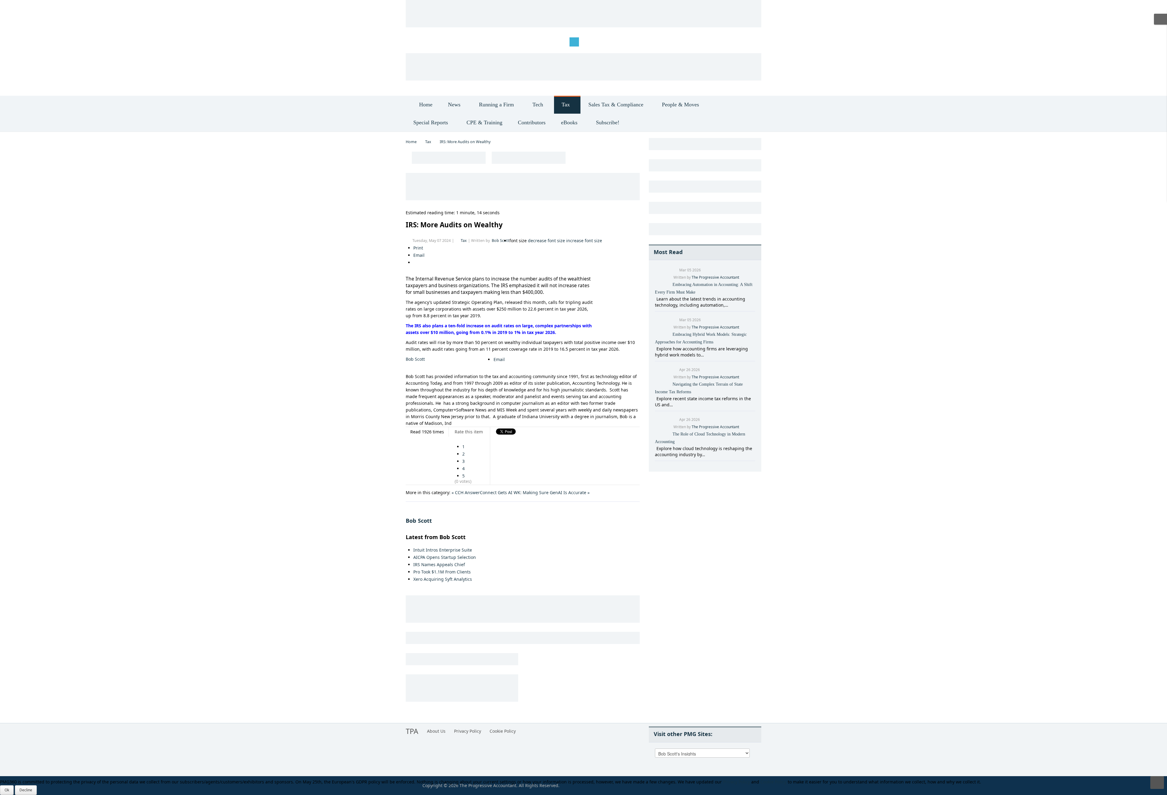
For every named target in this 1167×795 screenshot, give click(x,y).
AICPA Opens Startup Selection (444, 557)
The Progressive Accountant (715, 277)
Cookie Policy (503, 731)
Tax (428, 141)
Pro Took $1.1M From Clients (442, 572)
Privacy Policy (467, 731)
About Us (436, 731)
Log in (416, 41)
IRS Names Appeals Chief (439, 564)
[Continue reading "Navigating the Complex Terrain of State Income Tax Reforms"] (655, 398)
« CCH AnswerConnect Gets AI (482, 492)
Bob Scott (500, 240)
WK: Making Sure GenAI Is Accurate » (552, 492)
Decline (25, 790)
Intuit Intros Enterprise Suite (442, 550)
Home (411, 141)
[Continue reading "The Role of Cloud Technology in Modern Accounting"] (655, 448)
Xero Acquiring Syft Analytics (442, 579)
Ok (7, 790)
